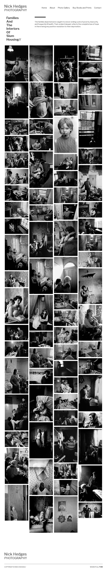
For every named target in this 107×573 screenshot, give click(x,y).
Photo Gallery (64, 8)
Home (44, 8)
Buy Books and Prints (82, 8)
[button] (16, 63)
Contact (97, 8)
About (52, 8)
